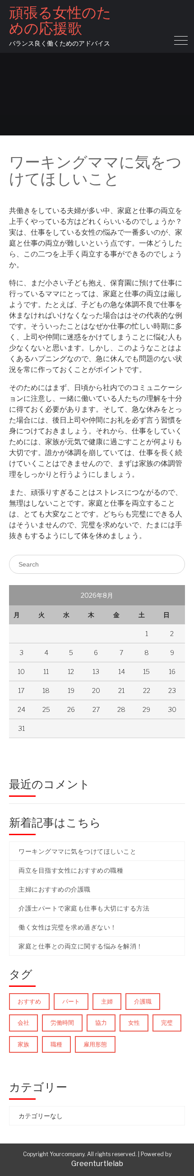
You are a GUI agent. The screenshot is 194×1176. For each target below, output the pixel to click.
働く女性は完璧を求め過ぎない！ (67, 927)
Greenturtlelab (97, 1163)
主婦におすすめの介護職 (54, 889)
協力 (101, 1022)
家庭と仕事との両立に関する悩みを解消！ (80, 946)
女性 (134, 1022)
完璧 (167, 1022)
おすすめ (29, 1001)
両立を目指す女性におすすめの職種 (70, 870)
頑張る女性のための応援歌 (60, 20)
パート (71, 1001)
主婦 (107, 1001)
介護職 (143, 1001)
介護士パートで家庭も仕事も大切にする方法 (83, 908)
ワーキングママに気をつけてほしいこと (77, 851)
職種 (56, 1044)
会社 (23, 1022)
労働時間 (62, 1022)
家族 (23, 1044)
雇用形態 (95, 1044)
